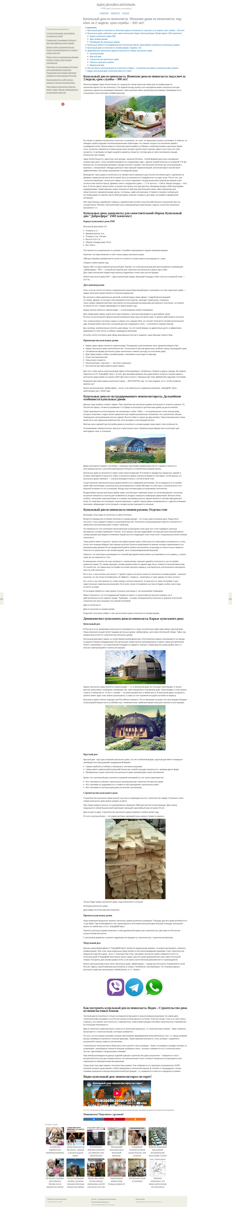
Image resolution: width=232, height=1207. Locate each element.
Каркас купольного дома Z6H (103, 36)
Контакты (94, 1199)
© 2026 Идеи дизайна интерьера (57, 1199)
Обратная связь (140, 1199)
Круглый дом (95, 56)
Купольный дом (97, 53)
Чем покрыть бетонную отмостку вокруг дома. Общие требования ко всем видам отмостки (62, 90)
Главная (104, 12)
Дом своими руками (99, 39)
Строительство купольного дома (104, 59)
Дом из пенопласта (106, 1110)
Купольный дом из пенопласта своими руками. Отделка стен (114, 47)
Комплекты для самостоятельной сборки (125, 1110)
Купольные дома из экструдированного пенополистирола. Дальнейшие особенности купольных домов (133, 44)
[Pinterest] (114, 1119)
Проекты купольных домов (102, 62)
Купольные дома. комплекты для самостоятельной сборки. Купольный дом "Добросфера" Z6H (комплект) (134, 33)
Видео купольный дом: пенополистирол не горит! (109, 70)
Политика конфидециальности (100, 1202)
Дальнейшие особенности (147, 1110)
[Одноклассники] (135, 1119)
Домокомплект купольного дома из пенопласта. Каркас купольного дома (119, 50)
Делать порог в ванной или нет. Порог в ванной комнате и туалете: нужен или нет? (62, 50)
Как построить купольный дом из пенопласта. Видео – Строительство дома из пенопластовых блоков (132, 68)
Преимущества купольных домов (105, 41)
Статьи (125, 12)
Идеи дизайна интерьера (116, 5)
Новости (115, 12)
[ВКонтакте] (93, 1119)
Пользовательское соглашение (107, 1199)
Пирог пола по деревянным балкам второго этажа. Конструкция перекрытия (62, 60)
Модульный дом (97, 65)
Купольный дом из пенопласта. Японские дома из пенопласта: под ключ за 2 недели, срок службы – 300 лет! (135, 30)
